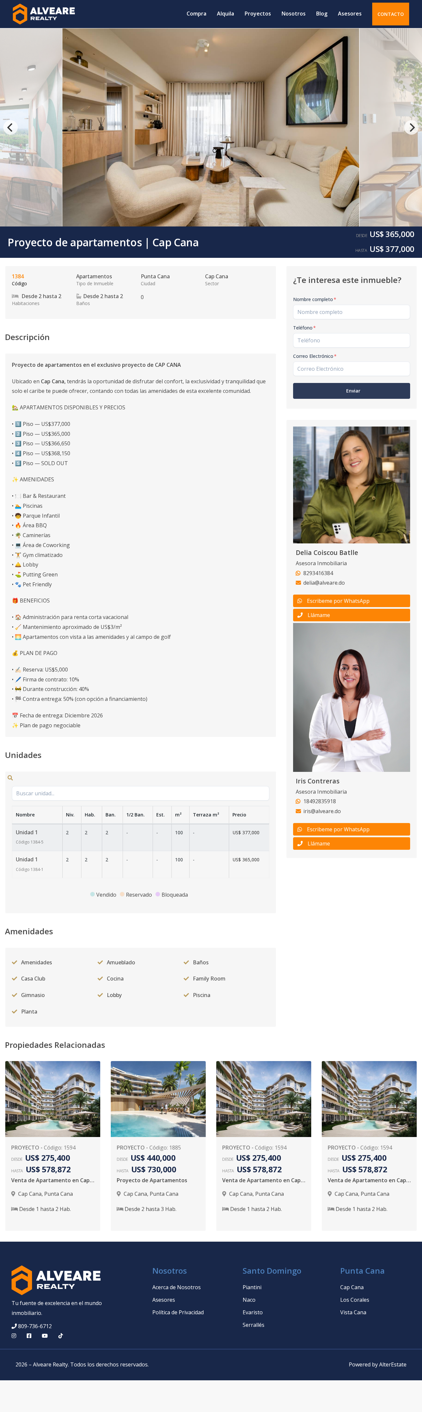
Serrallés (253, 1324)
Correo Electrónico (315, 356)
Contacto (390, 14)
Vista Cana (353, 1312)
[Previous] (10, 127)
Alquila (225, 13)
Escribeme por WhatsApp (338, 600)
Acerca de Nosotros (176, 1287)
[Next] (411, 127)
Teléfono (304, 328)
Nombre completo (314, 299)
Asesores (350, 13)
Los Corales (354, 1299)
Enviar (353, 391)
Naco (249, 1299)
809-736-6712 (35, 1326)
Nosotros (294, 13)
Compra (196, 13)
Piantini (252, 1287)
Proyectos (258, 13)
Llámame (319, 615)
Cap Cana (352, 1287)
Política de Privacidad (178, 1312)
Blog (321, 13)
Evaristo (253, 1312)
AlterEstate (393, 1364)
